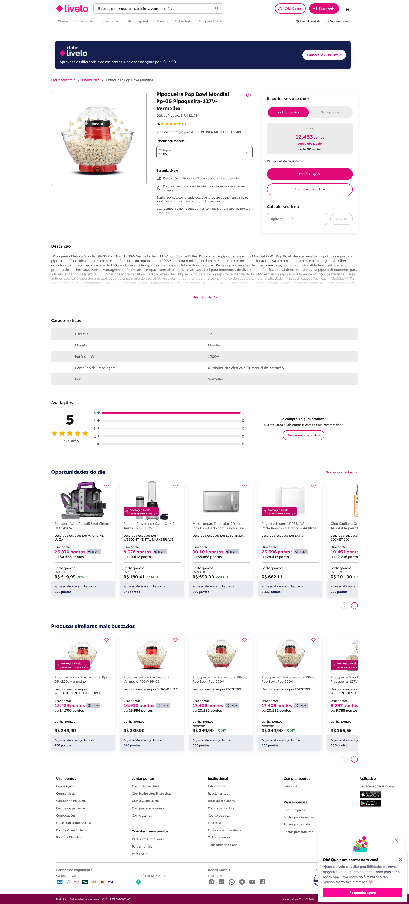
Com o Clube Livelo (145, 800)
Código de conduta (221, 808)
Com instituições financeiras (151, 793)
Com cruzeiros (142, 815)
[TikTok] (221, 882)
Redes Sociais (219, 870)
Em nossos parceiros (70, 808)
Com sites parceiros (146, 786)
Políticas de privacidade (224, 830)
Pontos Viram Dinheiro (71, 830)
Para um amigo (142, 846)
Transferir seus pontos (150, 831)
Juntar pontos (143, 778)
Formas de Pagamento (74, 870)
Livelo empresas (295, 810)
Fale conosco (217, 786)
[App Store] (370, 794)
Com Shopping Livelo (71, 800)
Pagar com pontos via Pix (73, 822)
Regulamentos (218, 793)
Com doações (65, 815)
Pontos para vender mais (301, 824)
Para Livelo (139, 853)
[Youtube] (252, 882)
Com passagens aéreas (148, 808)
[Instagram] (211, 882)
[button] (154, 8)
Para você (290, 786)
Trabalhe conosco (220, 837)
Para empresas (295, 802)
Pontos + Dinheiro (68, 837)
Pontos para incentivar (299, 817)
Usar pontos (66, 778)
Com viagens (65, 786)
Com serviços (65, 793)
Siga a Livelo (216, 875)
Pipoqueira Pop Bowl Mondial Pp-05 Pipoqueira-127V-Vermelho (131, 80)
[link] (72, 8)
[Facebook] (262, 882)
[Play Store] (370, 803)
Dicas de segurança (221, 800)
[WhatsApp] (231, 882)
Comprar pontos (297, 778)
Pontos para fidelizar (298, 832)
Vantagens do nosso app (377, 786)
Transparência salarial (223, 845)
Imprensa (214, 822)
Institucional (218, 778)
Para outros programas (148, 839)
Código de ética (219, 815)
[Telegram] (242, 882)
